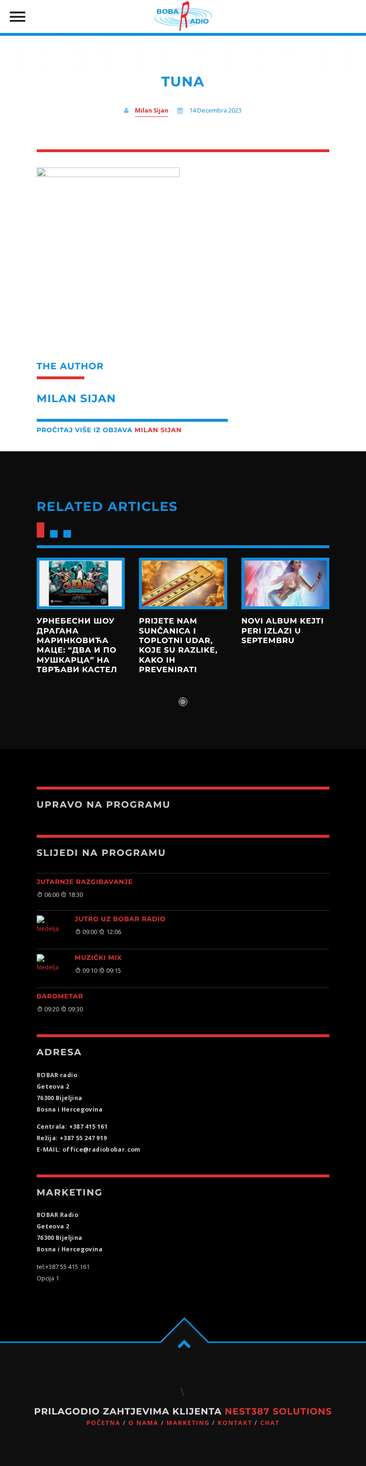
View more (81, 583)
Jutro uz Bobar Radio (120, 919)
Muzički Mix (98, 958)
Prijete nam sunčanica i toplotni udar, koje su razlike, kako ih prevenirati (178, 646)
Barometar (60, 996)
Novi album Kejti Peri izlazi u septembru (282, 631)
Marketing (188, 1423)
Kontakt (235, 1423)
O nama (143, 1423)
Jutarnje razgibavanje (85, 882)
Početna (103, 1423)
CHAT (270, 1423)
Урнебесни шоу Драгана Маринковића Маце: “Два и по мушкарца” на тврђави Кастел (77, 646)
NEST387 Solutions (278, 1411)
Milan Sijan (151, 110)
